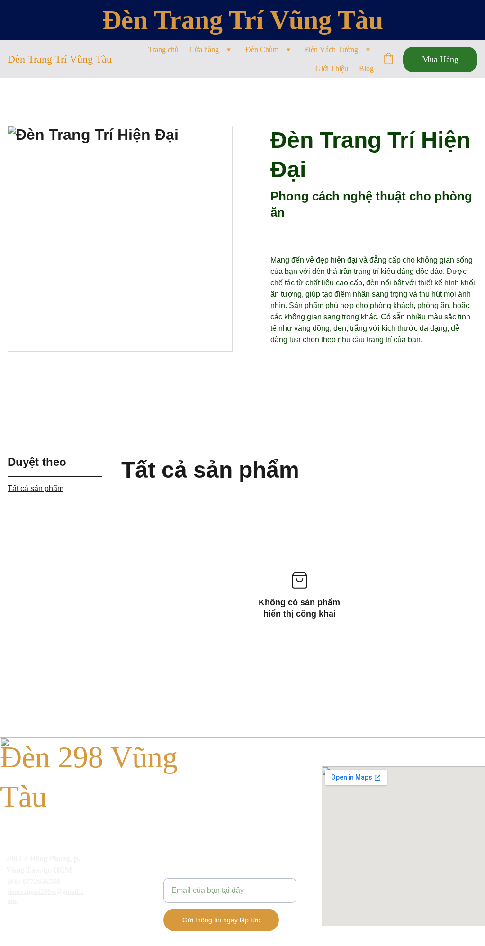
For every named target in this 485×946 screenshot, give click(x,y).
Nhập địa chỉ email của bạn (209, 872)
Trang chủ (163, 49)
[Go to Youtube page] (40, 919)
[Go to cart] (388, 59)
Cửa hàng (204, 49)
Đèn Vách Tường (331, 49)
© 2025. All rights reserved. (44, 934)
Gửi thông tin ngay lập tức (221, 920)
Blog (366, 68)
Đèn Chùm (261, 49)
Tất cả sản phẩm (35, 488)
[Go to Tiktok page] (64, 919)
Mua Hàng (440, 59)
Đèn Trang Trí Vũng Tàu (242, 20)
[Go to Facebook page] (15, 919)
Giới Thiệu (331, 68)
